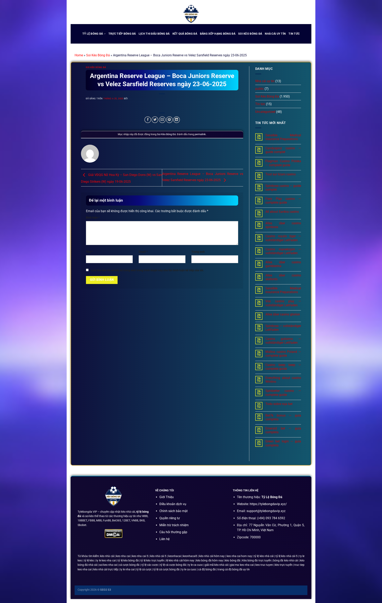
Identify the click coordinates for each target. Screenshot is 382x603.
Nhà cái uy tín (275, 33)
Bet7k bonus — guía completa (283, 417)
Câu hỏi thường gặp (173, 532)
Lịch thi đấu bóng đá (154, 33)
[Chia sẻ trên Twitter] (155, 119)
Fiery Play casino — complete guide (283, 200)
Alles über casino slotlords (283, 277)
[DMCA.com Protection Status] (113, 533)
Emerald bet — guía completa (283, 430)
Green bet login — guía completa (283, 443)
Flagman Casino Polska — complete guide (283, 163)
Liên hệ (164, 539)
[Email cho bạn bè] (162, 119)
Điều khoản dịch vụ (172, 504)
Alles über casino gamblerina (283, 264)
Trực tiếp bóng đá (122, 33)
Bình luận (93, 217)
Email (143, 252)
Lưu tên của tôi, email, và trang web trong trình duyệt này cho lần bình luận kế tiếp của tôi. (147, 270)
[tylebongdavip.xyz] (191, 14)
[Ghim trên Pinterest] (169, 119)
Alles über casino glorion (282, 314)
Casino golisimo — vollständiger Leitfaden (283, 340)
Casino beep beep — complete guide (283, 367)
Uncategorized (265, 112)
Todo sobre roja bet (278, 404)
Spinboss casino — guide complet (283, 187)
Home (79, 55)
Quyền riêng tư (169, 518)
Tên (89, 252)
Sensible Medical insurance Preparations (283, 137)
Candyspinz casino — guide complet (283, 150)
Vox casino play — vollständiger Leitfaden (283, 303)
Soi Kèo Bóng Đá (98, 55)
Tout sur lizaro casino (280, 174)
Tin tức (294, 33)
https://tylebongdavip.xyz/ (268, 504)
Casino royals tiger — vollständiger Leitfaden (283, 238)
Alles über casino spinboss (283, 225)
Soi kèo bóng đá (250, 33)
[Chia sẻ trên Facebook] (147, 119)
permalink (200, 134)
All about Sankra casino (282, 212)
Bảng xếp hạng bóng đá (217, 33)
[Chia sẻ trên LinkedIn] (176, 119)
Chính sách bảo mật (173, 511)
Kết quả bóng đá (184, 33)
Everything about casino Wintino (283, 379)
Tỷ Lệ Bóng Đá (92, 33)
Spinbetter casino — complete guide (283, 392)
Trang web (198, 252)
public (259, 89)
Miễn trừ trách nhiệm (174, 525)
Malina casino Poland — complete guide (283, 353)
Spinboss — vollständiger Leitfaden (283, 328)
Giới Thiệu (166, 497)
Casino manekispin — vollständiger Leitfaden (283, 251)
